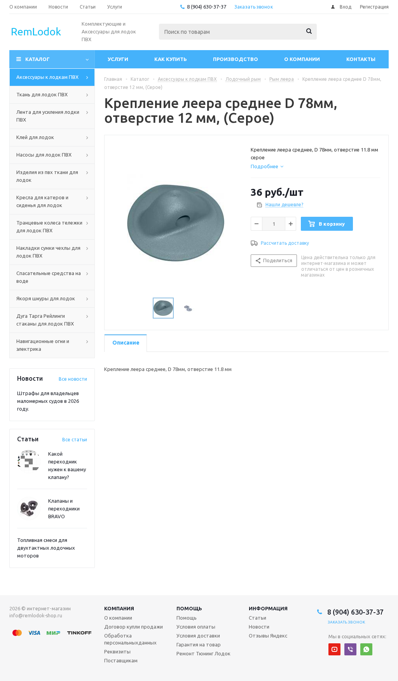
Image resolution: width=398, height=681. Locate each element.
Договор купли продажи (133, 626)
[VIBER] (350, 649)
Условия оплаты (195, 626)
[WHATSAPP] (366, 649)
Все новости (73, 378)
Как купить (170, 59)
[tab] (267, 166)
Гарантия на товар (198, 644)
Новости (259, 626)
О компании (302, 59)
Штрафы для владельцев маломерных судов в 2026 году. (48, 400)
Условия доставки (198, 635)
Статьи (257, 617)
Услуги (118, 59)
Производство (235, 59)
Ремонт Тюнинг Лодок (203, 653)
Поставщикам (121, 660)
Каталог (37, 59)
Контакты (360, 59)
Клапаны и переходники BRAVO (64, 508)
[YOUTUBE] (334, 649)
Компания (119, 608)
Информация (268, 608)
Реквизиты (117, 651)
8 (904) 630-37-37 (206, 6)
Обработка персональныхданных (130, 639)
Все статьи (74, 439)
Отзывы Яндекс (268, 635)
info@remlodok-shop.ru (35, 615)
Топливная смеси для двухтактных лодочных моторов (46, 547)
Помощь (189, 608)
